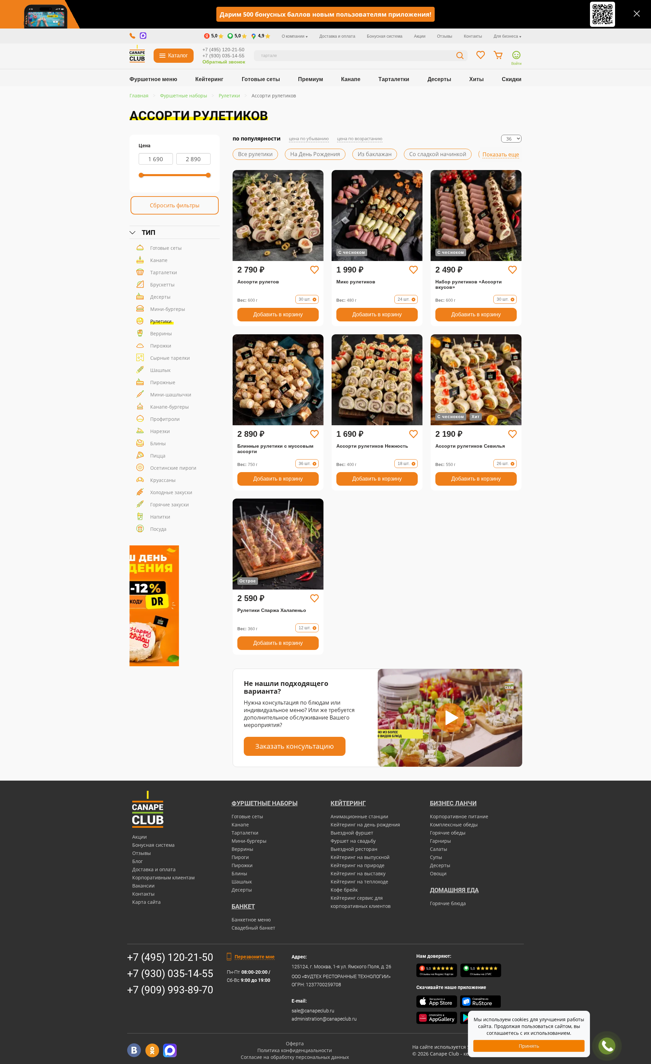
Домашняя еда (454, 890)
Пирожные (162, 382)
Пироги (240, 857)
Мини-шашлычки (170, 394)
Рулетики (161, 321)
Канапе (350, 79)
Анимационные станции (359, 816)
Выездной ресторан (354, 849)
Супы (436, 857)
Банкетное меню (251, 919)
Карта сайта (146, 902)
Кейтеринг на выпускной (360, 857)
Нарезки (160, 431)
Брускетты (162, 284)
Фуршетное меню (153, 79)
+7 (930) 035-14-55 (223, 55)
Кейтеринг (209, 79)
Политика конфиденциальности (294, 1050)
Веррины (161, 333)
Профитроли (165, 419)
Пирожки (160, 345)
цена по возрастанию (359, 138)
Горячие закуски (169, 504)
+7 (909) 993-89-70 (170, 990)
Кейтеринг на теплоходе (359, 881)
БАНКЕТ (243, 906)
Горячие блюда (448, 903)
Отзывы (444, 36)
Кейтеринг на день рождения (365, 824)
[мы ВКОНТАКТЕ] (134, 1050)
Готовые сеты (261, 79)
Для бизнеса (506, 36)
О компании (293, 36)
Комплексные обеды (454, 824)
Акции (420, 36)
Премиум (310, 79)
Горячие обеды (448, 832)
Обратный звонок (223, 61)
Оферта (295, 1043)
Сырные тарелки (170, 358)
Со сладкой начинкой (437, 154)
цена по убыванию (309, 138)
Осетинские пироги (173, 468)
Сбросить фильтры (174, 205)
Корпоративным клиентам (163, 877)
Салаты (438, 849)
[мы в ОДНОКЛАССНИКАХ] (152, 1050)
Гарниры (440, 841)
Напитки (160, 517)
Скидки (511, 79)
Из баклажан (375, 154)
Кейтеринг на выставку (358, 873)
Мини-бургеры (167, 309)
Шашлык (160, 370)
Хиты (476, 79)
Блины (158, 443)
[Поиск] (460, 56)
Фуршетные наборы (265, 803)
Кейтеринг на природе (357, 865)
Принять (529, 1046)
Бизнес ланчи (453, 803)
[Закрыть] (637, 14)
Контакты (473, 36)
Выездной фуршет (352, 832)
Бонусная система (384, 36)
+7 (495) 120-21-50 (223, 49)
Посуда (158, 529)
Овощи (438, 873)
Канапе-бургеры (169, 407)
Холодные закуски (171, 492)
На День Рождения (315, 154)
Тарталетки (393, 79)
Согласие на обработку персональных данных (295, 1057)
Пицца (157, 455)
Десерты (439, 79)
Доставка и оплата (337, 36)
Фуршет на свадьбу (353, 841)
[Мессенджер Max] (170, 1050)
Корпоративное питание (459, 816)
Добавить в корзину (278, 314)
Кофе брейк (344, 889)
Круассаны (163, 480)
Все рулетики (255, 154)
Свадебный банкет (253, 928)
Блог (137, 861)
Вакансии (143, 885)
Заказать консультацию (294, 746)
